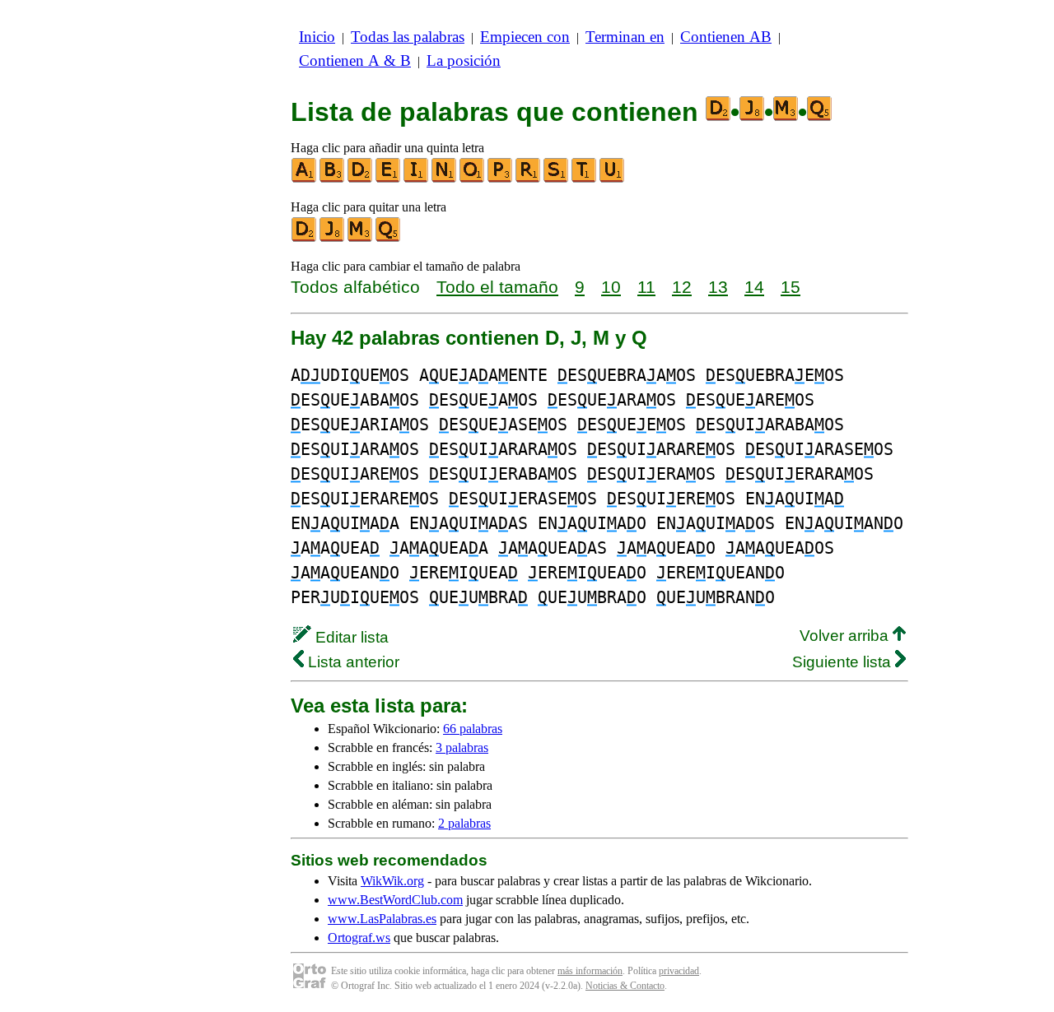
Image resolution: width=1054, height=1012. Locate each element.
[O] (473, 179)
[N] (445, 179)
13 (718, 286)
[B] (333, 179)
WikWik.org (392, 881)
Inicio (317, 36)
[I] (417, 179)
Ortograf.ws (359, 938)
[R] (529, 179)
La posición (464, 60)
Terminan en (625, 36)
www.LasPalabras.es (382, 919)
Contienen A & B (355, 60)
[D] (361, 179)
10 (611, 286)
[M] (361, 238)
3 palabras (462, 747)
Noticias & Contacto (625, 985)
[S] (557, 179)
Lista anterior (351, 662)
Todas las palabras (407, 36)
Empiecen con (525, 36)
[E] (389, 179)
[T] (585, 179)
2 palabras (464, 823)
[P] (501, 179)
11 (646, 286)
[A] (305, 179)
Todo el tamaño (497, 286)
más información (590, 971)
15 (790, 286)
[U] (613, 179)
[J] (333, 238)
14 (754, 286)
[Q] (389, 238)
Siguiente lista (843, 662)
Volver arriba (846, 635)
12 (682, 286)
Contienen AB (726, 36)
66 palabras (472, 729)
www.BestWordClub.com (395, 900)
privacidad (679, 971)
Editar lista (350, 637)
